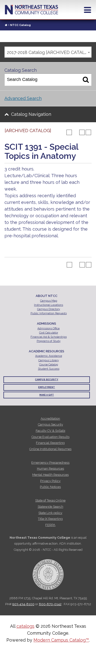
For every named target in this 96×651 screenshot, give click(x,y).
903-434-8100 (23, 604)
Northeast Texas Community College (31, 9)
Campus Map (48, 300)
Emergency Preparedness (50, 462)
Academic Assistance (48, 356)
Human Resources (50, 468)
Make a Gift (46, 395)
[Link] (6, 25)
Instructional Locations (48, 305)
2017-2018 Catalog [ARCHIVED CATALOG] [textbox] (49, 52)
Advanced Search (23, 98)
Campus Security (46, 379)
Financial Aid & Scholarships (49, 336)
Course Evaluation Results (50, 437)
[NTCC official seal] (48, 572)
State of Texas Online (50, 500)
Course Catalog (48, 364)
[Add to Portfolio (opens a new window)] (69, 132)
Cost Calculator (48, 332)
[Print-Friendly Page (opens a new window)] (82, 132)
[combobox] (48, 52)
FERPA (50, 525)
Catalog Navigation (31, 114)
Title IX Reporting (50, 519)
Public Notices (50, 487)
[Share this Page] (75, 132)
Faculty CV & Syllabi (50, 431)
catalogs (25, 626)
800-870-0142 (50, 604)
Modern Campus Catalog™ (61, 640)
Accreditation (50, 418)
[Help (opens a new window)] (88, 132)
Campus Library (48, 360)
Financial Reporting (50, 443)
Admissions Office (48, 328)
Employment (46, 387)
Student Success (48, 368)
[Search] (86, 79)
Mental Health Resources (50, 475)
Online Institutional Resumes (50, 449)
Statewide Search (50, 506)
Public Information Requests (49, 313)
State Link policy (50, 513)
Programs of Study (49, 341)
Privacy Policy (50, 481)
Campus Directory (48, 309)
